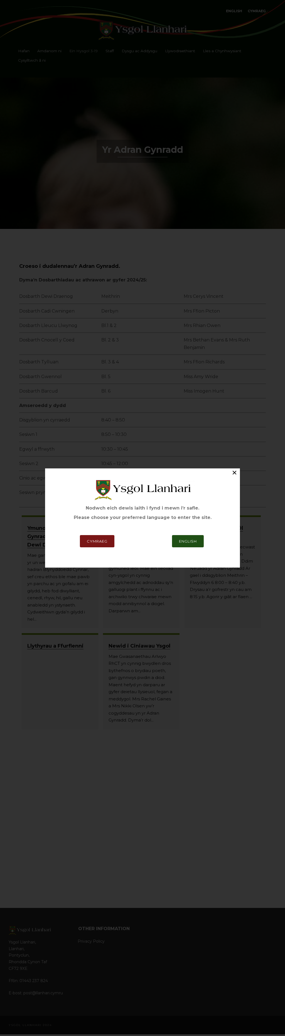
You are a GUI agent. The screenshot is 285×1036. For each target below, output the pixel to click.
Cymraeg (97, 541)
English (188, 541)
